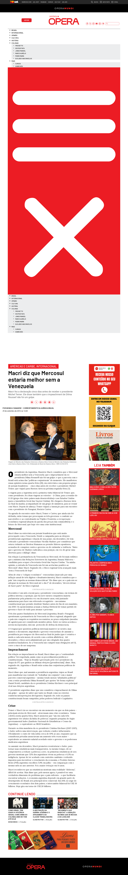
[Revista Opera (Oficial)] (104, 394)
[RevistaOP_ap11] (43, 849)
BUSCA (96, 2)
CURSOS (50, 2)
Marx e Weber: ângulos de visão (104, 539)
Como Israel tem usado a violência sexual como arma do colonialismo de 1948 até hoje (17, 814)
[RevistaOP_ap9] (104, 427)
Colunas (15, 43)
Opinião (14, 35)
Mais (13, 61)
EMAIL (116, 2)
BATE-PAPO (106, 2)
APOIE (26, 20)
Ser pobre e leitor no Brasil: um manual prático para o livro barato (104, 643)
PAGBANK (43, 2)
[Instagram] (93, 23)
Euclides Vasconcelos (23, 58)
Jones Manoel (20, 51)
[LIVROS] (104, 460)
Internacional (17, 33)
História (15, 40)
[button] (64, 180)
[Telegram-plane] (103, 23)
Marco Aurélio (20, 53)
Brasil (14, 30)
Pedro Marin (19, 56)
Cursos (18, 63)
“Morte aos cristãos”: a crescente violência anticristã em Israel (104, 671)
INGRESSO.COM (26, 2)
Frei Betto (19, 45)
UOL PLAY (58, 2)
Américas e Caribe (22, 366)
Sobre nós (19, 66)
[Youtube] (96, 23)
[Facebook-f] (87, 23)
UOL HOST (36, 2)
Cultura (15, 38)
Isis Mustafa (20, 48)
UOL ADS (64, 2)
